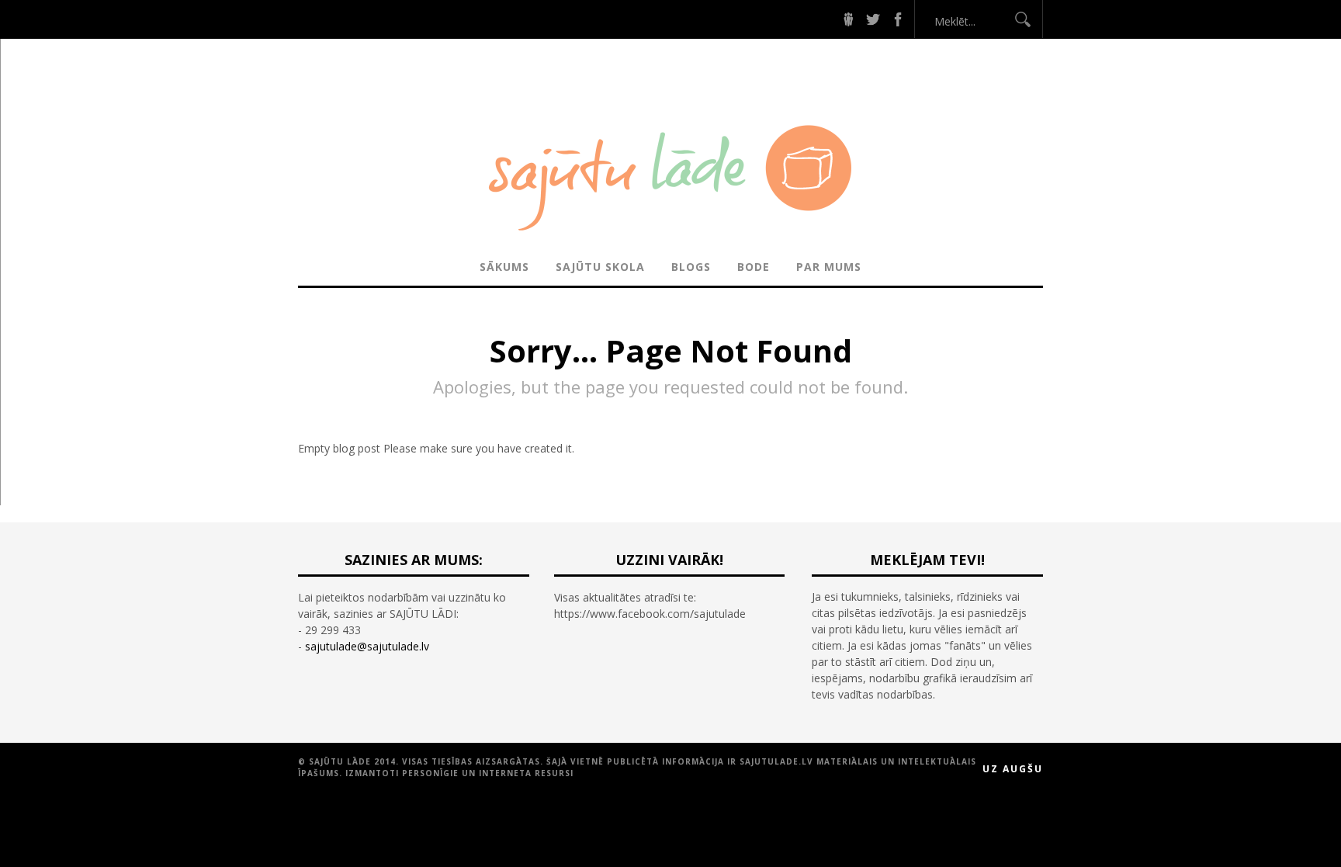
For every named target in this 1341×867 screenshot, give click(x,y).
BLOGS (691, 266)
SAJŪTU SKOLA (600, 266)
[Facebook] (897, 19)
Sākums (504, 266)
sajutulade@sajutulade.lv (367, 646)
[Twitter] (873, 19)
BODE (753, 266)
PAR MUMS (828, 266)
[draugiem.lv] (848, 19)
